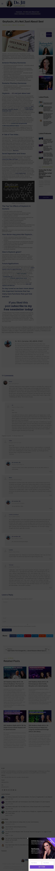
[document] (27, 435)
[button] (27, 838)
